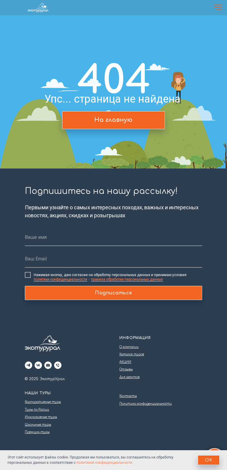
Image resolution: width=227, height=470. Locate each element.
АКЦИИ (125, 362)
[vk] (38, 365)
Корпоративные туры (43, 401)
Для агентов (129, 377)
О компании (129, 347)
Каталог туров (131, 354)
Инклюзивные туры (41, 417)
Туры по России (37, 409)
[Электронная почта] (48, 365)
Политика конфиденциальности (145, 403)
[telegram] (28, 365)
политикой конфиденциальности (104, 463)
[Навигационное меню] (218, 7)
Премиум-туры (37, 432)
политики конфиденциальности (60, 279)
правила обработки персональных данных (127, 279)
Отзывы (126, 369)
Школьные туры (38, 424)
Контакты (128, 396)
